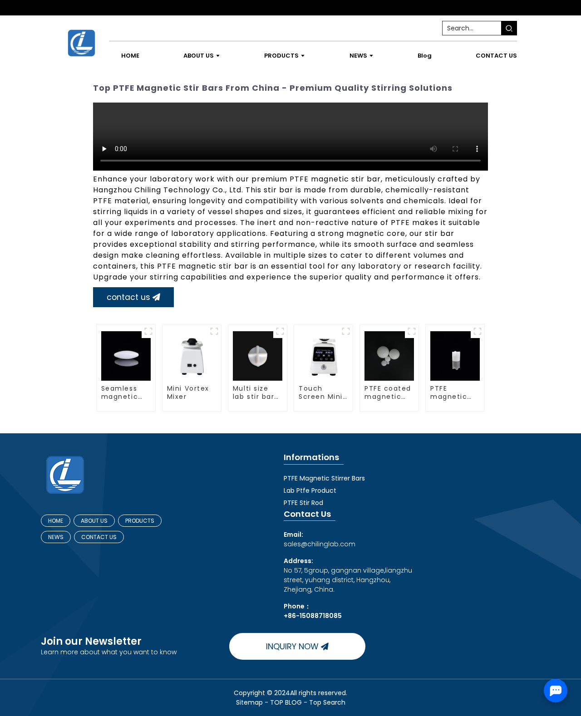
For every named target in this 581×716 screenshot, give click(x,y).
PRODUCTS (139, 521)
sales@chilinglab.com (319, 539)
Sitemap (249, 702)
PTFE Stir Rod (303, 502)
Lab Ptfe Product (310, 490)
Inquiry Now (292, 646)
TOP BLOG (287, 702)
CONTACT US (99, 537)
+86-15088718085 (313, 615)
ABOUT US (94, 521)
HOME (55, 521)
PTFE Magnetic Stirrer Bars (324, 478)
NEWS (56, 537)
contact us (128, 297)
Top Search (327, 702)
